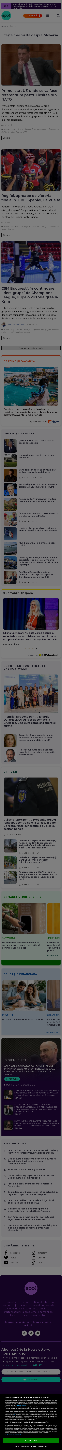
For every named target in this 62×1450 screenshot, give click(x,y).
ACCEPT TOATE (31, 1440)
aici (14, 1414)
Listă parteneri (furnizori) (13, 1434)
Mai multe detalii (21, 1405)
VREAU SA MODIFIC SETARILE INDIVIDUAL (31, 1446)
